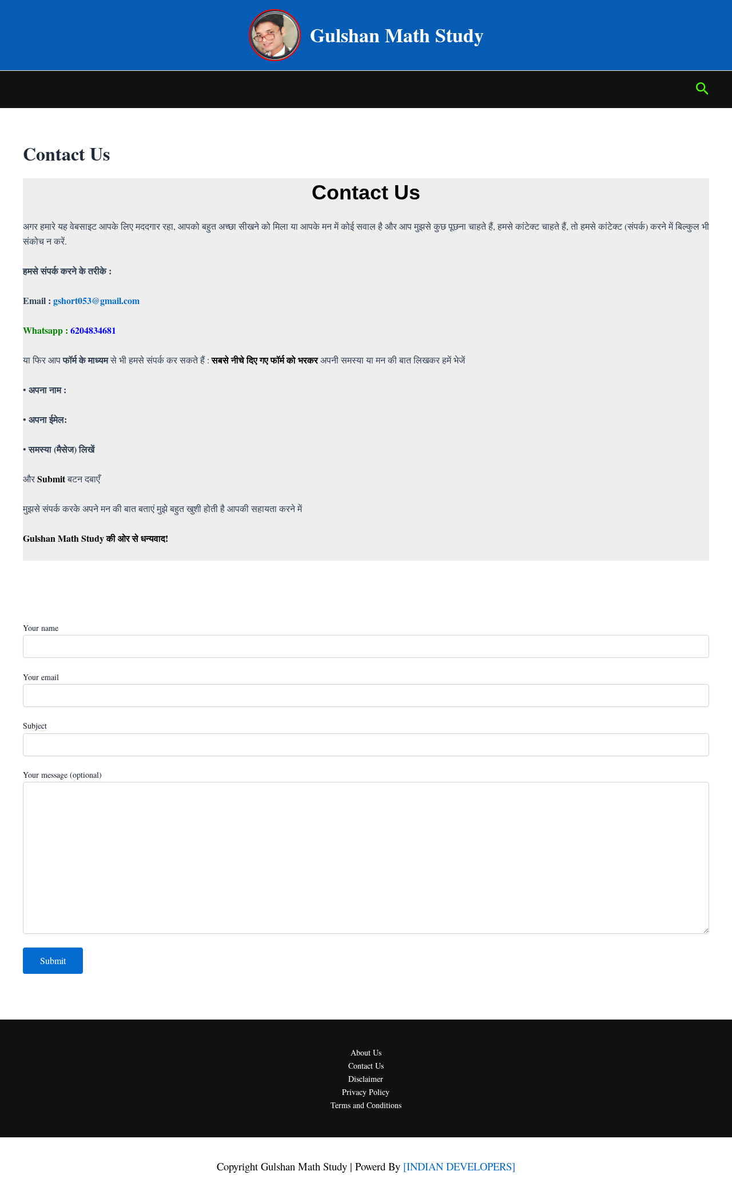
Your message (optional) (62, 774)
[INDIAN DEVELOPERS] (459, 1166)
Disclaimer (365, 1078)
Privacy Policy (365, 1091)
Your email (41, 677)
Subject (35, 725)
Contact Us (366, 1065)
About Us (366, 1052)
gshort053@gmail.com (96, 300)
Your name (40, 627)
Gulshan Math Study (397, 35)
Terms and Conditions (366, 1105)
